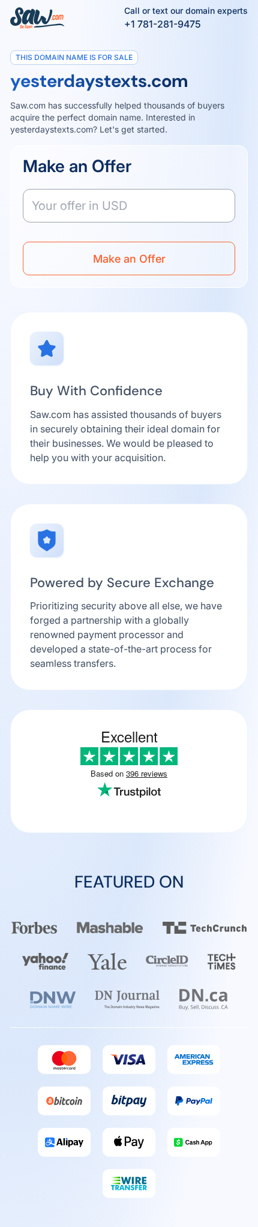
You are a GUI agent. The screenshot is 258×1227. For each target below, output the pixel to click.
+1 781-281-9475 (162, 24)
